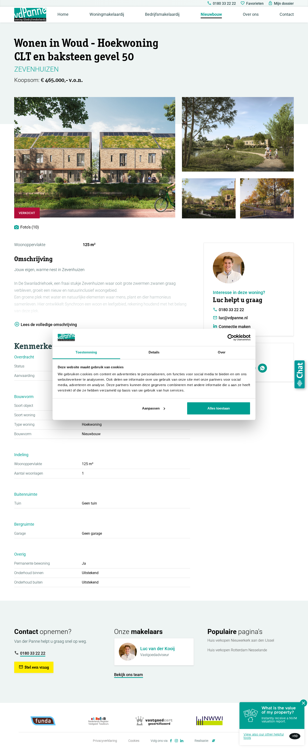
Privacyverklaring (105, 740)
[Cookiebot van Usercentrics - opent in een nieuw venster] (231, 337)
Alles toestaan (218, 408)
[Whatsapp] (262, 368)
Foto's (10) (29, 227)
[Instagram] (176, 740)
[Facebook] (170, 740)
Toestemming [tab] (86, 352)
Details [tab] (154, 352)
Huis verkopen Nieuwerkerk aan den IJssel (240, 640)
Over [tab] (221, 352)
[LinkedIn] (181, 740)
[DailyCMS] (212, 740)
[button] (33, 667)
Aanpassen (151, 408)
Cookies (133, 740)
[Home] (30, 14)
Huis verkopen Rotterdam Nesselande (237, 650)
